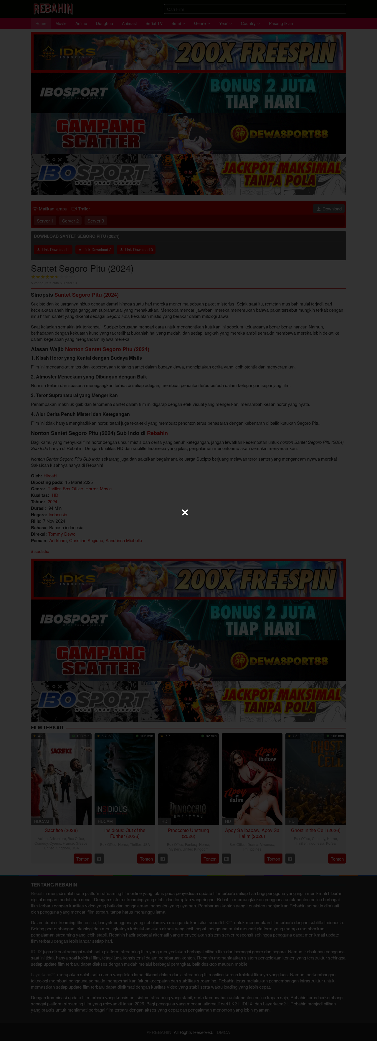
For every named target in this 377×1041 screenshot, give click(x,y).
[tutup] (184, 512)
